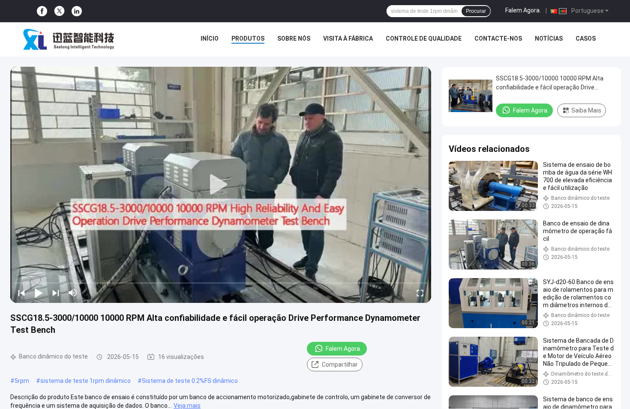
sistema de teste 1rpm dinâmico (85, 380)
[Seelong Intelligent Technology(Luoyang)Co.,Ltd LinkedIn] (76, 11)
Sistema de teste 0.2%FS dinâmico (190, 380)
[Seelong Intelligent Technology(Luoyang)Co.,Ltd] (68, 39)
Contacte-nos (498, 38)
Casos (586, 38)
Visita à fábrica (348, 38)
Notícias (549, 38)
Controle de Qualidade (424, 38)
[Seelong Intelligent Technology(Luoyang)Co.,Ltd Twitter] (59, 11)
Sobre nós (293, 38)
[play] (220, 185)
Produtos (247, 38)
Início (210, 38)
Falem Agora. (523, 10)
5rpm (22, 380)
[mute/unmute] (72, 292)
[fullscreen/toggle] (420, 292)
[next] (55, 292)
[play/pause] (38, 292)
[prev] (21, 292)
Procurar (476, 11)
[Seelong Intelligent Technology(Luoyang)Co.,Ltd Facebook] (42, 11)
